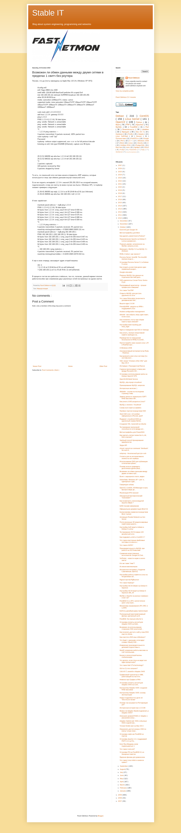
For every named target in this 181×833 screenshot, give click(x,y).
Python (139, 122)
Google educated (126, 272)
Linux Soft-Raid (122, 136)
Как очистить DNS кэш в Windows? (132, 637)
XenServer (119, 152)
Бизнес (139, 136)
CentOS (144, 115)
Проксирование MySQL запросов (132, 385)
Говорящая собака (127, 485)
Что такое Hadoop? (127, 583)
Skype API (123, 445)
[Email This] (67, 285)
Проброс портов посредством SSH (133, 411)
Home (70, 366)
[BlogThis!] (70, 285)
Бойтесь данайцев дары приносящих (134, 611)
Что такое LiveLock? (127, 749)
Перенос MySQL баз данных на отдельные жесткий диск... (131, 276)
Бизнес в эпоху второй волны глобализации (131, 656)
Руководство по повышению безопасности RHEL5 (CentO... (132, 339)
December (124, 221)
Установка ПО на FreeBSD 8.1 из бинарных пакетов (132, 753)
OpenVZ (121, 122)
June (122, 775)
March (122, 785)
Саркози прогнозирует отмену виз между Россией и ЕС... (132, 370)
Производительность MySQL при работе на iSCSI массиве (132, 549)
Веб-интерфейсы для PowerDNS (132, 432)
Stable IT (48, 12)
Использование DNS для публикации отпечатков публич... (134, 462)
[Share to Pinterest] (79, 285)
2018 (120, 193)
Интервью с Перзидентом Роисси (132, 366)
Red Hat (119, 147)
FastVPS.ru (135, 138)
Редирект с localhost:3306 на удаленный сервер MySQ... (131, 420)
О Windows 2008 (126, 348)
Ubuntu (140, 143)
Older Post (103, 366)
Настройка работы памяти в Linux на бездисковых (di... (134, 575)
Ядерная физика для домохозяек (132, 757)
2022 (120, 181)
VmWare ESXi (125, 145)
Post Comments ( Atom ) (50, 370)
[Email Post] (63, 285)
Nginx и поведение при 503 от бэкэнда (134, 330)
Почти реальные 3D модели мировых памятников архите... (134, 523)
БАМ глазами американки (129, 506)
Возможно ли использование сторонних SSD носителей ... (131, 628)
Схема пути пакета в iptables (130, 408)
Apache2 (140, 125)
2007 (120, 801)
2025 (120, 172)
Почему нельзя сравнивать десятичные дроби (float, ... (131, 467)
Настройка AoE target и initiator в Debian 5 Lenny (132, 528)
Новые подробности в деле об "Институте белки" (131, 699)
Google (146, 138)
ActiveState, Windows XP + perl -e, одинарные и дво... (132, 481)
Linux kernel (133, 119)
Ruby (143, 149)
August (122, 769)
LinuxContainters (131, 152)
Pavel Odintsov (134, 78)
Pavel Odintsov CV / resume (126, 97)
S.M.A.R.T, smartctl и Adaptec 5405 (132, 671)
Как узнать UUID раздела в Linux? (132, 402)
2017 (120, 196)
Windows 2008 (143, 141)
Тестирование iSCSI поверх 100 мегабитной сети (132, 533)
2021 (120, 184)
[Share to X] (73, 285)
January (123, 791)
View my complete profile (125, 91)
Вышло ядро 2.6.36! (127, 303)
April (122, 782)
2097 (120, 165)
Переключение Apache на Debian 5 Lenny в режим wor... (133, 240)
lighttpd (137, 147)
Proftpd (122, 149)
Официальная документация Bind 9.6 (134, 509)
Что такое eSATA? (126, 545)
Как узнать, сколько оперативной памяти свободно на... (132, 334)
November (124, 224)
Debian (121, 115)
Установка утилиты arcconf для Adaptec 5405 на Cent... (131, 684)
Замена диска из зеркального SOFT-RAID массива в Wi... (133, 397)
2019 (120, 190)
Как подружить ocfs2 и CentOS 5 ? (132, 537)
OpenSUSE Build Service (129, 379)
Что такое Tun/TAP (127, 290)
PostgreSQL (140, 145)
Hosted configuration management (132, 312)
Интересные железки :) (128, 388)
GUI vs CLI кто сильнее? (129, 668)
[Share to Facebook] (76, 285)
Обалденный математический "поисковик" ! (131, 497)
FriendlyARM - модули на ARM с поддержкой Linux (131, 307)
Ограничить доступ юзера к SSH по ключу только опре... (133, 730)
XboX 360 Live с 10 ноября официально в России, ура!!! (131, 415)
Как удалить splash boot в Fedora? (132, 236)
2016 (120, 199)
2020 (120, 187)
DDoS (146, 147)
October (123, 227)
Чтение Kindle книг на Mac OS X (132, 726)
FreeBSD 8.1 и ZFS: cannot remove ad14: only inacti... (132, 602)
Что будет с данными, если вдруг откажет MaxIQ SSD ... (132, 641)
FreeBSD (134, 127)
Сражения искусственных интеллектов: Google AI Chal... (132, 554)
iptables (145, 129)
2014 (120, 206)
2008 (120, 798)
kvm (128, 147)
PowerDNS (133, 149)
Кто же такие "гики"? (127, 563)
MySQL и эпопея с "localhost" (130, 405)
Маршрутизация (42, 288)
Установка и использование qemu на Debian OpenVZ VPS (133, 375)
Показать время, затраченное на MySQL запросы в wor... (132, 245)
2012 (120, 212)
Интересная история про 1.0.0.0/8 (132, 708)
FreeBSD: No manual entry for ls (131, 619)
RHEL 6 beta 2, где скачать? (130, 254)
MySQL (119, 127)
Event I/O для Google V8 (128, 230)
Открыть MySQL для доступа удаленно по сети (130, 294)
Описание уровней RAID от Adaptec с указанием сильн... (134, 717)
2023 (120, 178)
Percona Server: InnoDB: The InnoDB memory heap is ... (133, 258)
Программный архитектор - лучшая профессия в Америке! (133, 286)
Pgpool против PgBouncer (129, 580)
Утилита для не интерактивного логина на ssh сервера (132, 457)
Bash (118, 125)
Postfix (130, 134)
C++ (131, 141)
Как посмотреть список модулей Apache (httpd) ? (132, 502)
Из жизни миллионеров (128, 567)
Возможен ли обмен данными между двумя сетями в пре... (133, 472)
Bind (122, 143)
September (124, 766)
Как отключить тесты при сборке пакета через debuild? (132, 321)
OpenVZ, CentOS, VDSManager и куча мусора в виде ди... (134, 489)
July (121, 772)
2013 (120, 209)
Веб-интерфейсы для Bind (130, 233)
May (121, 779)
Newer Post (37, 366)
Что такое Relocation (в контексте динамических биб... (132, 299)
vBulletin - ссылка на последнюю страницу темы (132, 392)
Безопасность (128, 129)
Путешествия (121, 138)
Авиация (126, 132)
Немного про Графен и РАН (130, 680)
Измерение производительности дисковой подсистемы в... (132, 646)
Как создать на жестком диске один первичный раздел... (133, 268)
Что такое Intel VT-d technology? (132, 665)
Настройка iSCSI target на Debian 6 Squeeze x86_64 (133, 592)
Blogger (100, 816)
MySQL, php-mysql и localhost (131, 382)
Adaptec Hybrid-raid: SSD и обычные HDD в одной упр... (133, 722)
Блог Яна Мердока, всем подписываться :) (129, 745)
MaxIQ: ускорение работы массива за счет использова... (134, 651)
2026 (120, 168)
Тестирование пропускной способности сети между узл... (132, 428)
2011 (120, 215)
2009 (120, 795)
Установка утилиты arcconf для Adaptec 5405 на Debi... (131, 623)
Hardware (119, 134)
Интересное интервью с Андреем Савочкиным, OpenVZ (132, 570)
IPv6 (122, 141)
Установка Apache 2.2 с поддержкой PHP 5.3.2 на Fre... (133, 740)
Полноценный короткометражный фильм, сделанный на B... (132, 615)
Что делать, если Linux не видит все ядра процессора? (133, 661)
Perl (147, 127)
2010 (120, 218)
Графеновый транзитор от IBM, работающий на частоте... (131, 676)
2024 (120, 175)
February (123, 788)
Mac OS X (140, 132)
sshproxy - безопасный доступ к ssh (133, 453)
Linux (130, 143)
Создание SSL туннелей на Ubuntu (133, 424)
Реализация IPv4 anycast (129, 493)
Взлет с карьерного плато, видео (132, 476)
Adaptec (141, 134)
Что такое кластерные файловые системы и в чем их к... (132, 541)
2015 (120, 203)
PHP (128, 125)
